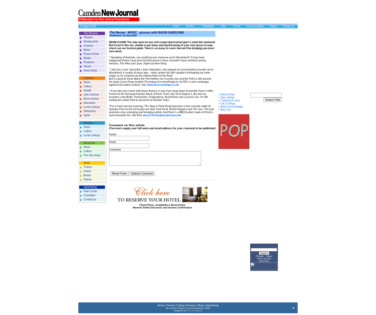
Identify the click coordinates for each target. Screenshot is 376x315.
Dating (273, 26)
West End (89, 142)
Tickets (236, 26)
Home (176, 26)
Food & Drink (91, 53)
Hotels (87, 171)
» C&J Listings (226, 103)
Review (190, 305)
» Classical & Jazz (229, 100)
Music (87, 49)
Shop (87, 162)
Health (87, 90)
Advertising (90, 187)
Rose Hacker (91, 98)
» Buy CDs (224, 109)
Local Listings (92, 107)
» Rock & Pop (226, 94)
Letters (88, 86)
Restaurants (91, 41)
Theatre (88, 37)
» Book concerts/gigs (230, 106)
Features (89, 62)
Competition (208, 26)
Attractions (264, 261)
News (87, 82)
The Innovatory (194, 310)
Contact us (288, 26)
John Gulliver (91, 94)
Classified (89, 195)
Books (87, 58)
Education (90, 102)
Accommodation (255, 26)
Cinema (88, 45)
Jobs (223, 26)
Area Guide (90, 70)
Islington (89, 122)
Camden (89, 78)
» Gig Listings (226, 97)
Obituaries (90, 111)
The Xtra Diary (92, 155)
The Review (91, 33)
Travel (87, 66)
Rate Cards (90, 191)
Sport (87, 115)
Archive (190, 26)
